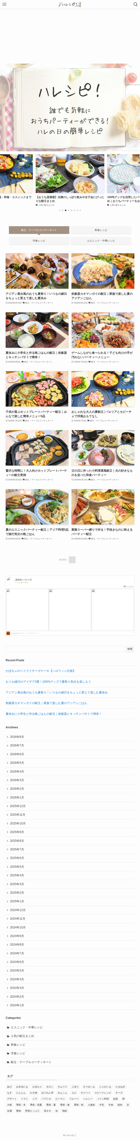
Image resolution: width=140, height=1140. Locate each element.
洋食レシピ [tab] (39, 240)
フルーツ (74, 1098)
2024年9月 (17, 936)
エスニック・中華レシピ (27, 1027)
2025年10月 (18, 823)
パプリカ (46, 1098)
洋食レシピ (18, 1053)
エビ (74, 1092)
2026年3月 (17, 780)
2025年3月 (17, 884)
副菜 (115, 1098)
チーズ (119, 1092)
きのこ (49, 1086)
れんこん (62, 1092)
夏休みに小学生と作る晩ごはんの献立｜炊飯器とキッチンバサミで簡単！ (54, 713)
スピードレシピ (103, 1092)
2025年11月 (17, 814)
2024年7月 (17, 953)
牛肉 (110, 1104)
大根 (9, 1104)
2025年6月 (17, 858)
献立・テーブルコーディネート (31, 1062)
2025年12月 (18, 806)
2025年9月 (17, 832)
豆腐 (9, 1110)
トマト (24, 1098)
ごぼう (75, 1086)
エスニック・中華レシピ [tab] (101, 240)
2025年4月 (17, 875)
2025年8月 (17, 840)
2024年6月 (17, 961)
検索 (130, 648)
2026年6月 (17, 754)
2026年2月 (17, 788)
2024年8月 (17, 944)
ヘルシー (88, 1098)
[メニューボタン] (4, 4)
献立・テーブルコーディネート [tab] (39, 230)
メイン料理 (103, 1098)
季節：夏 (51, 1104)
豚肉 (18, 1110)
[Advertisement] (70, 36)
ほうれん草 (47, 1092)
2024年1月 (17, 1005)
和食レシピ (18, 1044)
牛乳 (101, 1104)
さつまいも (89, 1086)
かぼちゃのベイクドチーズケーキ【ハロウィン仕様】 (41, 670)
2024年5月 (17, 970)
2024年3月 (17, 987)
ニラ (34, 1098)
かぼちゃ (37, 1086)
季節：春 (65, 1104)
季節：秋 (78, 1104)
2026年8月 (17, 736)
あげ (9, 1086)
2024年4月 (17, 979)
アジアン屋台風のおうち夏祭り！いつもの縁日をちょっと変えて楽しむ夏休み (57, 692)
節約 (120, 1104)
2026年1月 (17, 797)
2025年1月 (17, 901)
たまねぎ (120, 1086)
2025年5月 (17, 866)
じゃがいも (105, 1086)
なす (9, 1092)
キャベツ (85, 1092)
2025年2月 (17, 892)
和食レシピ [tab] (101, 230)
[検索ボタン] (135, 4)
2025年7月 (17, 849)
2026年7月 (17, 745)
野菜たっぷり (32, 1110)
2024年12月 (18, 910)
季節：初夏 (36, 1104)
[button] (60, 210)
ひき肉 (33, 1092)
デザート (12, 1098)
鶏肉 (64, 1110)
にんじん (21, 1092)
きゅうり (62, 1086)
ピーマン (60, 1098)
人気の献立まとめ (22, 1035)
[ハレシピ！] (70, 4)
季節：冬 (21, 1104)
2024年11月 (17, 918)
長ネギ (47, 1110)
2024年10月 (18, 927)
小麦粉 (91, 1104)
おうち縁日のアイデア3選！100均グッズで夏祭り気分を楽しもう (48, 681)
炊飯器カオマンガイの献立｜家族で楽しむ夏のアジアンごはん (46, 703)
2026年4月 (17, 771)
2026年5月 (17, 762)
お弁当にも (22, 1086)
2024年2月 (17, 996)
